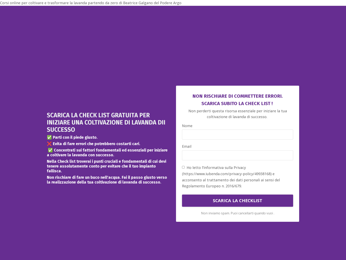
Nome (187, 125)
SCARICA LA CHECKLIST (238, 200)
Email (186, 146)
